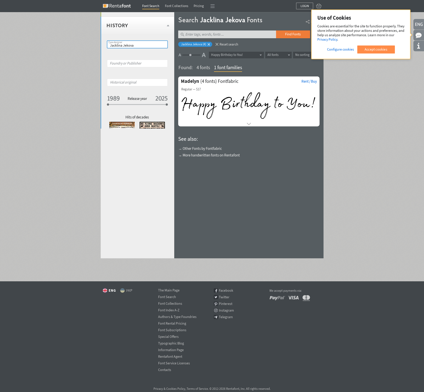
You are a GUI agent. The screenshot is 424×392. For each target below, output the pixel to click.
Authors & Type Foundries (177, 316)
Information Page (171, 349)
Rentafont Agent (170, 355)
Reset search (229, 44)
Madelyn (190, 81)
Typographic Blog (171, 342)
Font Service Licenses (174, 362)
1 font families (228, 67)
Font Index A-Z (169, 309)
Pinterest (225, 304)
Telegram (226, 317)
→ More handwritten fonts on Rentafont (209, 155)
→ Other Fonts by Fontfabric (200, 148)
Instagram (226, 310)
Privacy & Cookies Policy (169, 389)
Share (315, 21)
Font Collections (176, 6)
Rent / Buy (309, 81)
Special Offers (168, 335)
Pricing (199, 6)
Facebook (226, 290)
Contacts (164, 369)
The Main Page (169, 289)
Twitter (224, 297)
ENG (112, 290)
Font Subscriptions (172, 329)
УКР (129, 290)
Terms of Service (197, 389)
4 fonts (203, 67)
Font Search (150, 6)
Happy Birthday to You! (227, 55)
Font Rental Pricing (172, 322)
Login (305, 6)
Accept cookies (376, 49)
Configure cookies (340, 49)
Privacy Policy (327, 39)
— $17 (191, 89)
